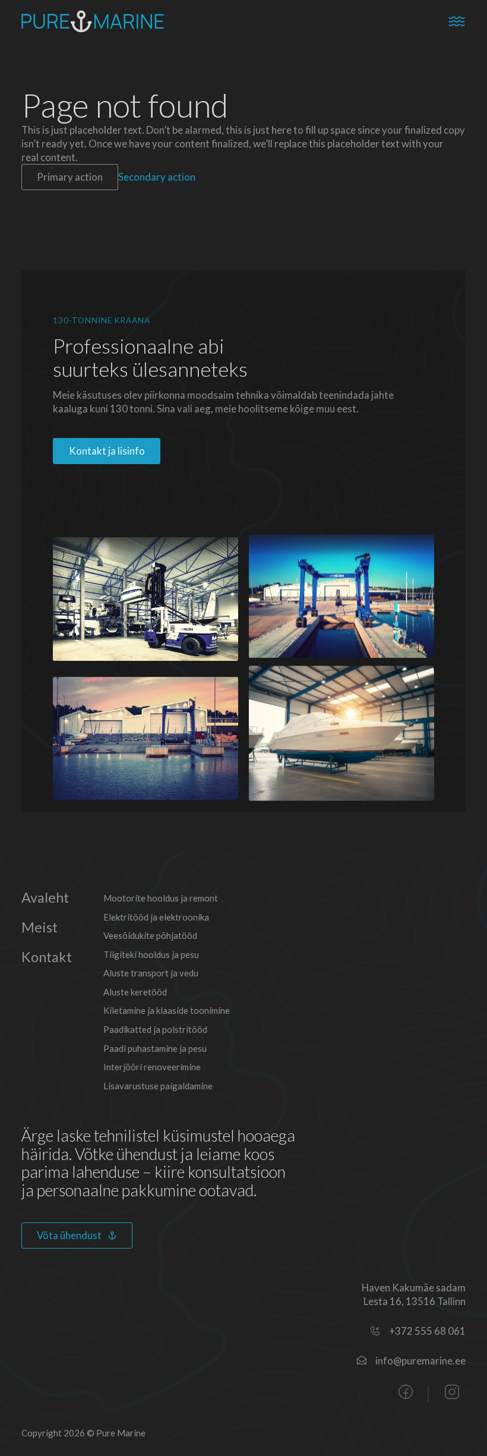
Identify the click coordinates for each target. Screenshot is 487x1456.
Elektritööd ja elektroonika (156, 917)
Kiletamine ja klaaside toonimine (166, 1010)
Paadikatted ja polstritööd (155, 1029)
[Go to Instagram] (452, 1393)
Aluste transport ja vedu (150, 972)
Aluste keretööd (135, 992)
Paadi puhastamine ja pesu (155, 1048)
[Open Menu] (457, 21)
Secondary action (156, 177)
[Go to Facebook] (405, 1393)
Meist (39, 927)
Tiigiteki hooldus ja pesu (151, 954)
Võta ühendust (69, 1235)
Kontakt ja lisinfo (107, 451)
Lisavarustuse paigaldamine (158, 1085)
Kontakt (46, 957)
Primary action (70, 177)
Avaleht (45, 898)
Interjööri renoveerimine (152, 1066)
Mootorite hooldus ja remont (160, 898)
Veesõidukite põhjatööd (150, 935)
